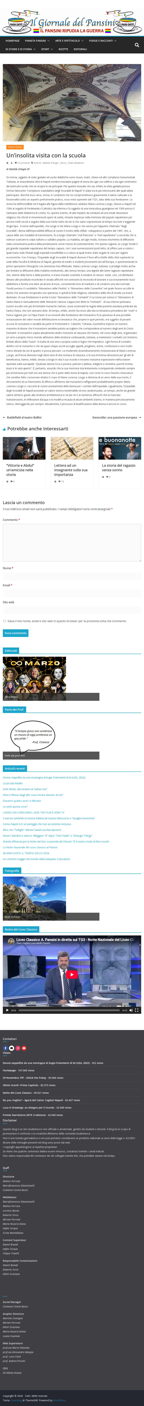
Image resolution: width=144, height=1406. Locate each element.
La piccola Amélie (13, 783)
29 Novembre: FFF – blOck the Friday (24, 1077)
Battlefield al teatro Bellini (24, 417)
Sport (45, 49)
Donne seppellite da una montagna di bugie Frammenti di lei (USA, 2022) (44, 777)
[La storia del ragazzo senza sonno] (120, 439)
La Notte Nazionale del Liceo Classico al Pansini (30, 847)
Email (7, 585)
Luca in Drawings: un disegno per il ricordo (28, 1107)
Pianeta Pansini (35, 40)
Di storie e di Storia (19, 49)
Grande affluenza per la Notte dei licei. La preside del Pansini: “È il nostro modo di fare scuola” (56, 841)
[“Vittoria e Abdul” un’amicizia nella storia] (24, 439)
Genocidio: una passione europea (114, 417)
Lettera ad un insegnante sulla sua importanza (70, 470)
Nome (8, 568)
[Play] (7, 1010)
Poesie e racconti (101, 40)
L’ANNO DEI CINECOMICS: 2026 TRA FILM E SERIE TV (33, 812)
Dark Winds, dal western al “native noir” (25, 789)
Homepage (12, 40)
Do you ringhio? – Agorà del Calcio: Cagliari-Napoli (33, 1100)
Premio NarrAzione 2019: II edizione (24, 1115)
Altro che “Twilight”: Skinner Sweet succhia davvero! (32, 830)
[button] (48, 40)
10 (62, 481)
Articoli (37, 162)
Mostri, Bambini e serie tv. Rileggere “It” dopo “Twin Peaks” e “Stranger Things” (47, 835)
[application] (72, 974)
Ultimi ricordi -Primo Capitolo (20, 1085)
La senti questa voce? (15, 806)
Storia (63, 162)
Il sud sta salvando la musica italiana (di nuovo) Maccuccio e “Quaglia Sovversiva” (49, 818)
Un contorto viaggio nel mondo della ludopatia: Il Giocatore (36, 859)
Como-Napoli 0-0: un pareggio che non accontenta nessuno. (37, 824)
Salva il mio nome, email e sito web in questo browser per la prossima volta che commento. (67, 621)
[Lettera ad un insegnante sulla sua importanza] (72, 439)
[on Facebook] (5, 1048)
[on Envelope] (11, 1048)
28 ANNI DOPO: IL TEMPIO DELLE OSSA (26, 853)
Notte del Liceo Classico (17, 1092)
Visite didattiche (76, 162)
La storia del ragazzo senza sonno (118, 467)
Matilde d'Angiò (50, 162)
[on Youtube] (24, 1048)
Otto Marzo (11, 697)
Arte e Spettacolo (67, 40)
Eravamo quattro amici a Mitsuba (22, 800)
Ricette (63, 49)
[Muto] (131, 1010)
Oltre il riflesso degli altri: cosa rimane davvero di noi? (33, 795)
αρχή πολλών (12, 916)
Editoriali (80, 49)
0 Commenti (24, 162)
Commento (11, 520)
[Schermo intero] (136, 1010)
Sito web (8, 602)
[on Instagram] (18, 1048)
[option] (51, 679)
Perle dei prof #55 (15, 755)
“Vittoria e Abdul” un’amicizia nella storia (20, 470)
